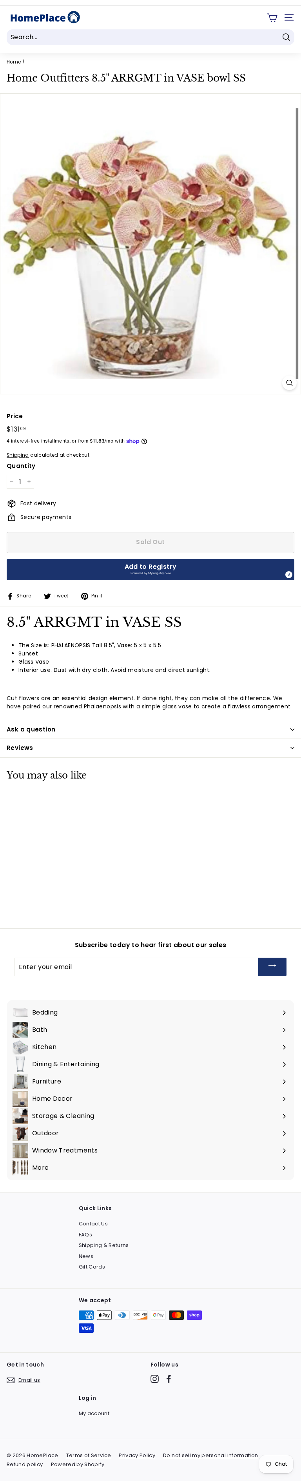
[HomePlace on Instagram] (154, 1379)
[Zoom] (289, 383)
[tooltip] (288, 574)
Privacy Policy (137, 1455)
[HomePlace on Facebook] (169, 1379)
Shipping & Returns (104, 1245)
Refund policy (25, 1464)
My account (94, 1413)
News (86, 1256)
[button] (150, 569)
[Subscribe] (272, 967)
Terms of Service (88, 1455)
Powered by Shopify (77, 1464)
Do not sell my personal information (210, 1455)
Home (14, 62)
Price (15, 416)
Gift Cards (92, 1266)
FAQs (85, 1234)
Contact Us (93, 1223)
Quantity (21, 466)
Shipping (18, 455)
